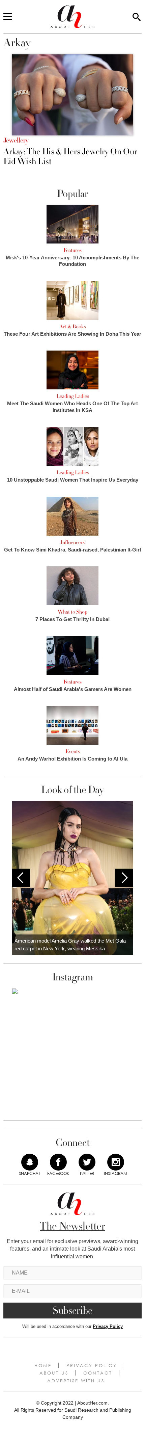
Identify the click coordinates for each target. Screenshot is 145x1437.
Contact (97, 1373)
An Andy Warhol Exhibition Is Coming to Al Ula (72, 759)
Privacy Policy (108, 1326)
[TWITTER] (87, 1162)
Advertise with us (76, 1380)
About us (53, 1373)
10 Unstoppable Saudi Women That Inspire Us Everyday (72, 480)
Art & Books (72, 326)
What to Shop (72, 612)
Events (72, 751)
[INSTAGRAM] (115, 1162)
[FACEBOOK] (58, 1162)
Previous (21, 878)
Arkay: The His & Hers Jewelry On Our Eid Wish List (70, 156)
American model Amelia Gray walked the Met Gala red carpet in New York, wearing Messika (70, 944)
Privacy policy (91, 1365)
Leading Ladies (72, 396)
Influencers (72, 542)
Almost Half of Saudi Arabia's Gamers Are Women (73, 689)
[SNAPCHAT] (29, 1162)
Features (72, 250)
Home (43, 1365)
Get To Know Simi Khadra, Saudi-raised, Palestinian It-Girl (72, 550)
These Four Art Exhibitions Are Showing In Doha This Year (72, 334)
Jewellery (15, 140)
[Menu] (7, 16)
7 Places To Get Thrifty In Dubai (72, 619)
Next (124, 878)
